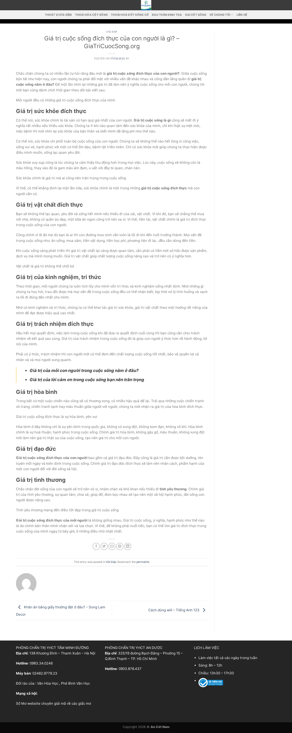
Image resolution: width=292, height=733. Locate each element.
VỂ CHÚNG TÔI (219, 14)
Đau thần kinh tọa (167, 14)
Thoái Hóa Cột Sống (91, 14)
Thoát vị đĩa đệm (58, 14)
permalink (142, 562)
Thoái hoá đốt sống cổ (130, 14)
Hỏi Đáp (111, 31)
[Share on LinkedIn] (127, 546)
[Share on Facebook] (96, 546)
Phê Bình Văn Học (75, 683)
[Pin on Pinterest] (119, 546)
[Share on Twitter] (104, 546)
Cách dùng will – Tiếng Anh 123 (174, 610)
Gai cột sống (195, 14)
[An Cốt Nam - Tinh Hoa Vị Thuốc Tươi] (146, 5)
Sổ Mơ (21, 703)
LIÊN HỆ (242, 14)
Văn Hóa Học (47, 683)
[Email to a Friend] (111, 546)
